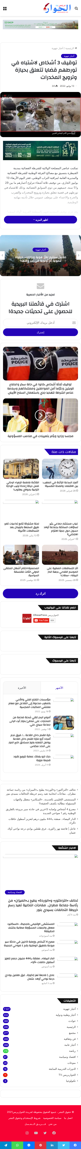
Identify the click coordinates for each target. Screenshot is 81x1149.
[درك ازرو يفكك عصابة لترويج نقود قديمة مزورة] (63, 762)
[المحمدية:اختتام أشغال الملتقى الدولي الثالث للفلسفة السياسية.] (21, 555)
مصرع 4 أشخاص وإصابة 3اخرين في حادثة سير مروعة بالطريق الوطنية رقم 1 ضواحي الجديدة (29, 943)
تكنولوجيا (71, 1080)
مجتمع (72, 1032)
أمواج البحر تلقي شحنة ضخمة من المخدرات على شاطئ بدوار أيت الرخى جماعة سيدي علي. (29, 721)
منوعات (71, 1062)
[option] (40, 255)
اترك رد (41, 593)
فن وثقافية (70, 1038)
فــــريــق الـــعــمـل (35, 1123)
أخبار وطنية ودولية (66, 1014)
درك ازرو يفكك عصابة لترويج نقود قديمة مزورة (31, 758)
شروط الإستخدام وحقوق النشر (24, 1117)
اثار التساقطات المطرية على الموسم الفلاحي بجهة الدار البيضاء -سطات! (62, 572)
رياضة (72, 1050)
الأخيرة (22, 688)
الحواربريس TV (67, 1074)
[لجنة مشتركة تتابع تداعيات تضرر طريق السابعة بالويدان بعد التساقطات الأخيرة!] (21, 510)
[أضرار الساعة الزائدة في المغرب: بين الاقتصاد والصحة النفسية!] (60, 469)
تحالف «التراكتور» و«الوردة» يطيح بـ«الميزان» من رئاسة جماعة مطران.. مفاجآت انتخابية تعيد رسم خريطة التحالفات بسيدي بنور (43, 905)
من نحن (52, 1123)
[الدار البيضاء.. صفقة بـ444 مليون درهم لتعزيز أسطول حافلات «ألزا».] (67, 964)
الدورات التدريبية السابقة (62, 1068)
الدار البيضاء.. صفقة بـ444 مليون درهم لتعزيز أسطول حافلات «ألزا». (29, 960)
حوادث (72, 1020)
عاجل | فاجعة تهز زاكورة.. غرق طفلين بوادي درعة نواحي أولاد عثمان (29, 977)
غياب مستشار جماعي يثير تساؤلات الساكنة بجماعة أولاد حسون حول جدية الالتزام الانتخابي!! (61, 529)
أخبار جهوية (57, 48)
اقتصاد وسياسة (67, 1056)
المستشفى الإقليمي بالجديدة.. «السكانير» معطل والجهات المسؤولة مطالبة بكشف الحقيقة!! (30, 928)
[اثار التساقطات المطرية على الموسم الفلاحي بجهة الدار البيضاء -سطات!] (60, 555)
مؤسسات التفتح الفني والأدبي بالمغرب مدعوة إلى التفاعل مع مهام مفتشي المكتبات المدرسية (29, 703)
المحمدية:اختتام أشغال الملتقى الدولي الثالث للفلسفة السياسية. (21, 572)
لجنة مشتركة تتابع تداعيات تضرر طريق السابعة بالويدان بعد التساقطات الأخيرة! (21, 527)
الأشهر (59, 688)
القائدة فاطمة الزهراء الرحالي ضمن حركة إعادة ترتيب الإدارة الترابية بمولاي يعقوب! (22, 486)
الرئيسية (70, 48)
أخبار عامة (70, 1044)
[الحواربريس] (56, 8)
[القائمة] (5, 9)
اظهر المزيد (41, 219)
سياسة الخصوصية (52, 1117)
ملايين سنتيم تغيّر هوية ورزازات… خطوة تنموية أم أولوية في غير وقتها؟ (40, 259)
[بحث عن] (76, 9)
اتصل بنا (68, 1117)
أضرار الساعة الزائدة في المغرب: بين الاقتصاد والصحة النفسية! (60, 484)
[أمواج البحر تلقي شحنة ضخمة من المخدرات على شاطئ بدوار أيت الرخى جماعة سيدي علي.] (63, 723)
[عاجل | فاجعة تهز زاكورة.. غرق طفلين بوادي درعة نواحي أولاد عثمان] (67, 980)
